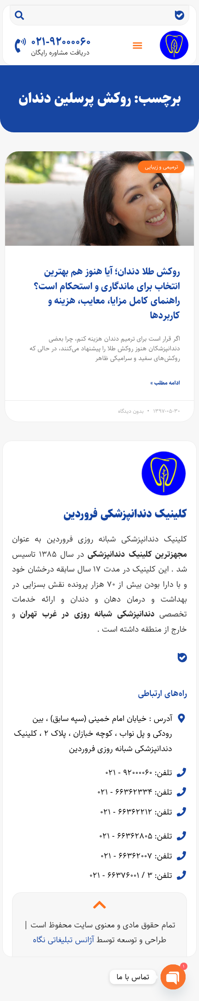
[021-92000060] (20, 45)
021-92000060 (61, 42)
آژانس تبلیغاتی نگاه (63, 939)
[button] (137, 45)
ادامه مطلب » (165, 383)
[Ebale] (179, 15)
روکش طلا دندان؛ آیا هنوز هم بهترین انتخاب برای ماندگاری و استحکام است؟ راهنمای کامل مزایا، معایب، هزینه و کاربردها (107, 293)
